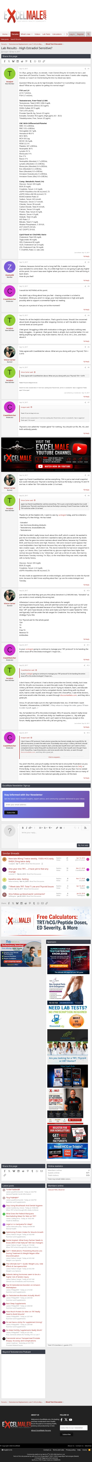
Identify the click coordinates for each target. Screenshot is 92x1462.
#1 (88, 69)
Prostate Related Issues (14, 1345)
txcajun (5, 52)
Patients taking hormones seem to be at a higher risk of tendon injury (23, 1275)
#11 (88, 645)
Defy (80, 766)
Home (4, 34)
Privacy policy (71, 1450)
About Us (71, 1446)
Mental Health (11, 1229)
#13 (88, 733)
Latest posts (8, 1185)
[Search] (88, 34)
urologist (62, 515)
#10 (88, 591)
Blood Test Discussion (33, 864)
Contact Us (79, 1446)
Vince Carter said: (27, 372)
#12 (88, 665)
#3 (88, 286)
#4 (88, 315)
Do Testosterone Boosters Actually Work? (23, 1295)
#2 (88, 262)
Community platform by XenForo (46, 1454)
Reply (87, 256)
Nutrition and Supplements (16, 1202)
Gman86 (82, 881)
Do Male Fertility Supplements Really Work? (24, 1330)
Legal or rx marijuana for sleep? (19, 1224)
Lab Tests (46, 34)
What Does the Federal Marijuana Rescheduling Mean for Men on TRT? (21, 1214)
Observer (61, 1190)
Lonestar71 (12, 874)
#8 (88, 475)
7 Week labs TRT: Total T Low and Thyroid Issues (31, 886)
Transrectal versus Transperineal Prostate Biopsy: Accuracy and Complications (23, 1339)
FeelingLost (81, 895)
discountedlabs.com (68, 695)
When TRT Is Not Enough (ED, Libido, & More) (22, 1210)
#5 (88, 347)
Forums (15, 34)
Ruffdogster (12, 896)
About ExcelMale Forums (41, 1430)
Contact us (47, 1450)
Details (76, 1456)
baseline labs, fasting (19, 879)
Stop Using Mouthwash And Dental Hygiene (24, 1205)
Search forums (16, 39)
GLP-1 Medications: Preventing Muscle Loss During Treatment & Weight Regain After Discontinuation (24, 1253)
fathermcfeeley (14, 881)
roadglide (12, 864)
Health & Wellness (12, 1221)
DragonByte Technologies (65, 1456)
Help (79, 1450)
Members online (55, 1185)
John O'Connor (80, 860)
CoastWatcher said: (27, 670)
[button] (9, 34)
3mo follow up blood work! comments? (27, 894)
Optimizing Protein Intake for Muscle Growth (24, 1232)
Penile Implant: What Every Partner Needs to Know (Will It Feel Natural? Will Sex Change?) (24, 1241)
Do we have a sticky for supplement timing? (24, 1322)
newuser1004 (52, 1190)
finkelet (11, 889)
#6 (88, 367)
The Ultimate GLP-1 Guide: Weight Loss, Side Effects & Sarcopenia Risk (24, 1265)
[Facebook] (61, 1420)
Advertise (88, 1446)
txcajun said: (25, 407)
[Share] (85, 68)
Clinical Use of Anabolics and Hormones (20, 1281)
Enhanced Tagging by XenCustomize (46, 1458)
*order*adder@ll (13, 1189)
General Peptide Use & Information (18, 1194)
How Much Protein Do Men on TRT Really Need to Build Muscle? (23, 1312)
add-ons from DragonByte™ (40, 1456)
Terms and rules (58, 1450)
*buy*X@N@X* (12, 1197)
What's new (25, 34)
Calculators (57, 34)
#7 (88, 402)
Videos (37, 34)
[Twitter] (66, 1420)
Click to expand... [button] (54, 757)
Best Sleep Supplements (16, 1303)
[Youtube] (70, 1420)
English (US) (7, 1450)
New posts (5, 39)
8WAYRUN (57, 1460)
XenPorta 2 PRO (37, 1460)
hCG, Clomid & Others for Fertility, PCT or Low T (23, 1335)
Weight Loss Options (13, 1260)
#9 (88, 496)
